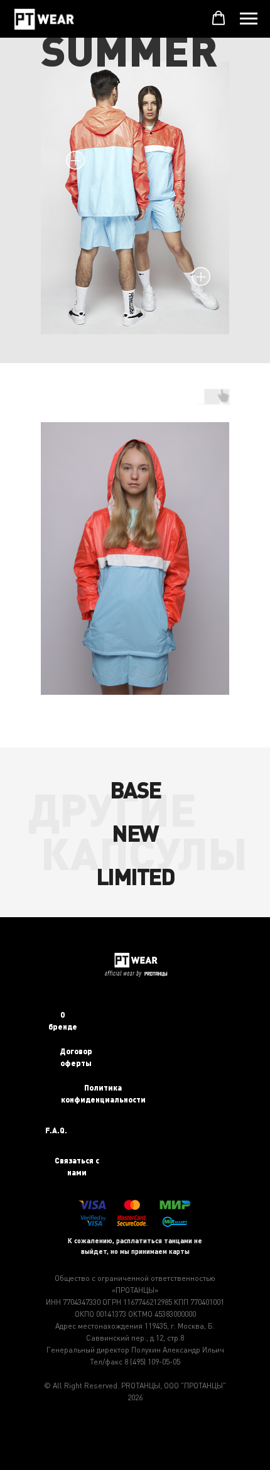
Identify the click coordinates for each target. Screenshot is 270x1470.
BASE (135, 789)
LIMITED (135, 876)
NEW (135, 832)
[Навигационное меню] (248, 19)
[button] (218, 18)
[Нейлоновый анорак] (75, 160)
